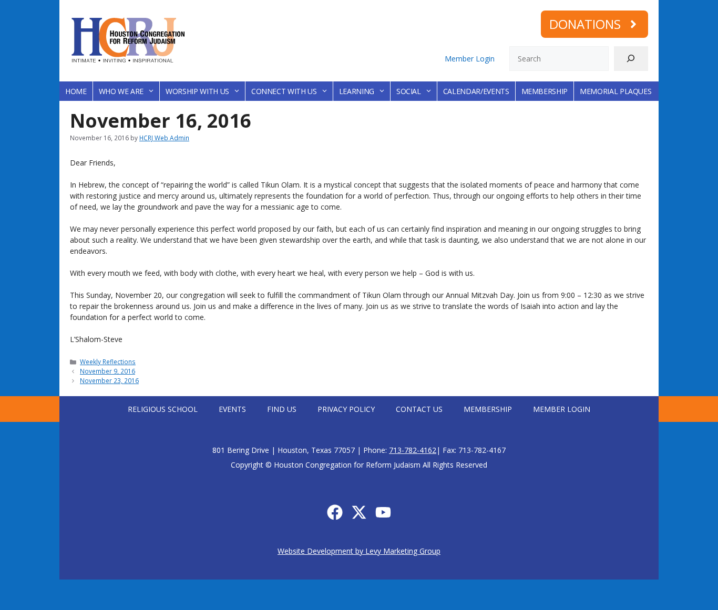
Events (232, 409)
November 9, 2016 (107, 371)
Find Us (281, 409)
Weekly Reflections (108, 361)
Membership (544, 91)
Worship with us (197, 91)
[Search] (631, 58)
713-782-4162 (412, 450)
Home (76, 91)
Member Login (470, 59)
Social (408, 91)
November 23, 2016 (109, 380)
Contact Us (419, 409)
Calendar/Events (476, 91)
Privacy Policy (346, 409)
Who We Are (121, 91)
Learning (356, 91)
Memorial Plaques (615, 91)
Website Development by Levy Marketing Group (359, 551)
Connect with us (284, 91)
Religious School (163, 409)
